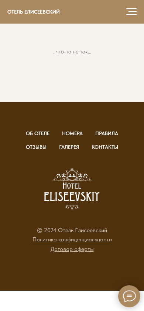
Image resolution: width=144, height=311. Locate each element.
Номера (72, 133)
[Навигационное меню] (131, 11)
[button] (72, 239)
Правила (106, 133)
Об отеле (37, 133)
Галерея (69, 147)
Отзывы (36, 147)
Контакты (105, 147)
